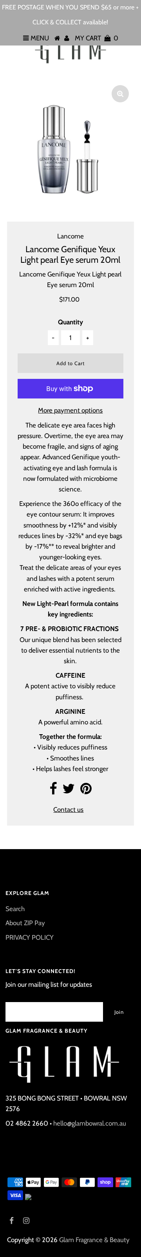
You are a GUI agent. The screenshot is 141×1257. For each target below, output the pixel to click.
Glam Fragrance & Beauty (94, 1240)
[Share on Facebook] (53, 791)
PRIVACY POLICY (29, 937)
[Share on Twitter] (68, 791)
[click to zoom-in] (120, 93)
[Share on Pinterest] (86, 791)
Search (15, 909)
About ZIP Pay (25, 923)
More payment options (70, 410)
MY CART (96, 38)
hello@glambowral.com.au (89, 1123)
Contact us (68, 809)
